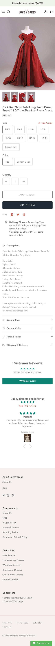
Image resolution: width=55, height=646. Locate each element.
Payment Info (7, 622)
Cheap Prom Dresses (12, 574)
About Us (6, 482)
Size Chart (6, 626)
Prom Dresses (9, 555)
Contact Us (42, 643)
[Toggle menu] (3, 11)
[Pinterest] (13, 495)
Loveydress (13, 635)
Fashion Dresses (10, 579)
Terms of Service (10, 527)
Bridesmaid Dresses (12, 570)
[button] (25, 446)
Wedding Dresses (11, 565)
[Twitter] (3, 495)
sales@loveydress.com (21, 597)
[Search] (10, 11)
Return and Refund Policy (14, 537)
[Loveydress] (27, 12)
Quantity (6, 174)
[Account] (45, 11)
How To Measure (22, 622)
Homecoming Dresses (13, 560)
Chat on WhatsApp (13, 601)
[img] (27, 402)
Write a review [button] (27, 381)
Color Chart (37, 622)
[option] (27, 53)
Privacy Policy (9, 522)
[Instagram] (8, 495)
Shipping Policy (10, 532)
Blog (4, 488)
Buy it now (27, 205)
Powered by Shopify (27, 635)
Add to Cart (27, 194)
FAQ (4, 518)
